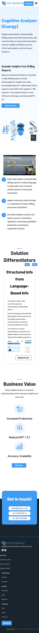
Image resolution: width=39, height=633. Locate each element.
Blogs (3, 595)
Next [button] (34, 264)
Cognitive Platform (5, 568)
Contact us (5, 617)
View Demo (19, 465)
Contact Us (28, 3)
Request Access (10, 105)
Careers (4, 612)
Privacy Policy (10, 629)
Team (3, 608)
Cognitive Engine (5, 564)
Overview (4, 577)
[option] (19, 315)
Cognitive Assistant (5, 559)
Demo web (4, 581)
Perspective (5, 590)
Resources (4, 599)
